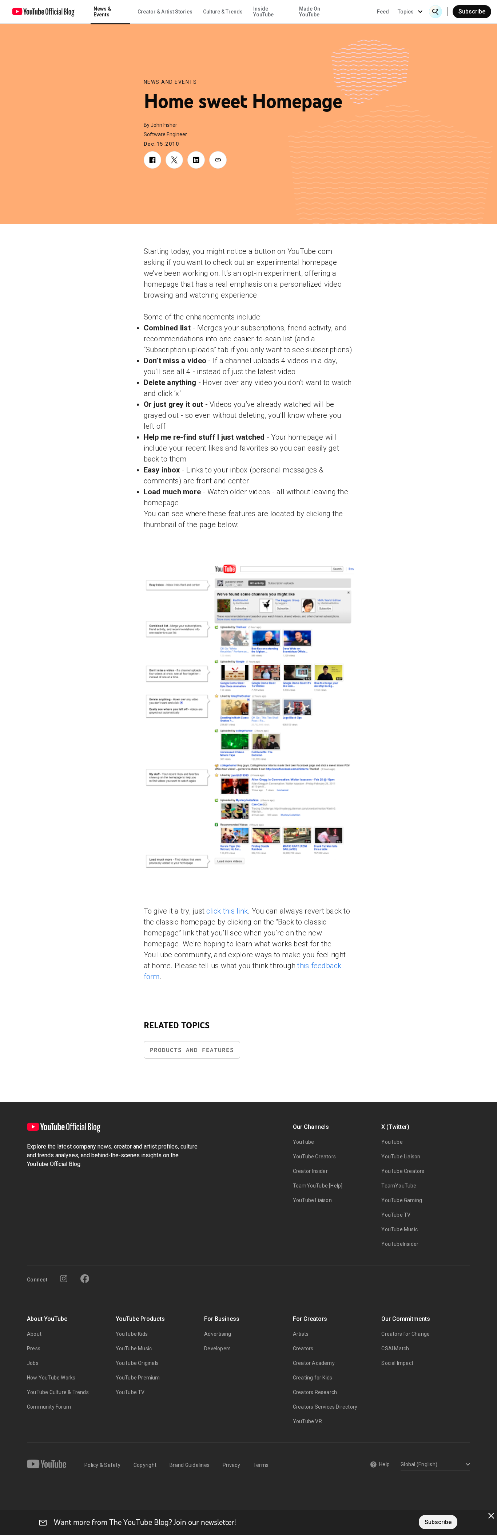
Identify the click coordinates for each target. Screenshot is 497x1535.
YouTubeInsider (399, 1244)
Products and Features (192, 1050)
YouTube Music (399, 1229)
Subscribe (471, 11)
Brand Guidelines (190, 1465)
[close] (491, 1516)
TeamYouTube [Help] (318, 1186)
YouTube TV (395, 1215)
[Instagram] (63, 1278)
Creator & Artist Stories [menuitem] (165, 12)
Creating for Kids (312, 1378)
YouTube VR (307, 1421)
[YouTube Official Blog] (43, 12)
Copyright (145, 1465)
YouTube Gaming (401, 1200)
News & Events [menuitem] (102, 11)
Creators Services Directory (325, 1407)
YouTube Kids (132, 1334)
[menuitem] (383, 11)
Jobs (33, 1363)
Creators (303, 1348)
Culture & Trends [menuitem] (223, 12)
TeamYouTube (398, 1186)
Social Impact (397, 1363)
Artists (301, 1334)
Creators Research (315, 1392)
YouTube (303, 1142)
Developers (217, 1348)
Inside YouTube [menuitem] (263, 11)
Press (33, 1348)
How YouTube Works (51, 1378)
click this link (227, 911)
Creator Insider (310, 1171)
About (34, 1334)
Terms (261, 1465)
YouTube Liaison (312, 1200)
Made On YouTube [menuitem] (309, 11)
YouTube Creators (314, 1156)
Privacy (231, 1465)
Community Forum (49, 1407)
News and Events (170, 82)
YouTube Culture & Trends (58, 1392)
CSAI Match (395, 1348)
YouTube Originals (137, 1363)
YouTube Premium (138, 1378)
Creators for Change (405, 1334)
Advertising (217, 1334)
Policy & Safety (102, 1465)
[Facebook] (84, 1278)
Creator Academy (314, 1363)
